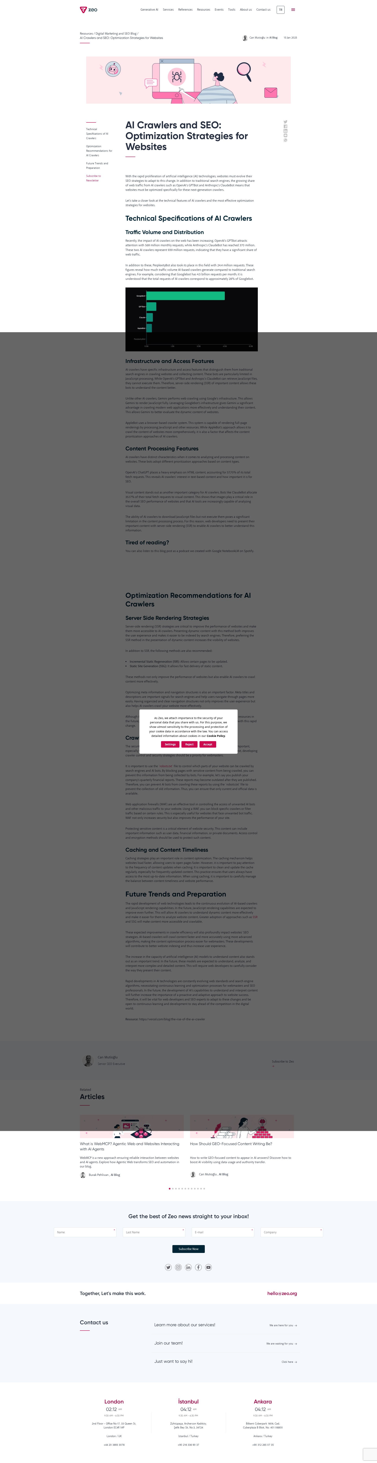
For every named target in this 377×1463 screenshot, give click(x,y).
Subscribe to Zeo (283, 1062)
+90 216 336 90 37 (188, 1445)
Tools (231, 10)
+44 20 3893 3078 (114, 1445)
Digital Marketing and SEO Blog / (117, 34)
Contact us (263, 10)
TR (280, 10)
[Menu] (293, 10)
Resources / (87, 34)
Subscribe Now (189, 1249)
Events (219, 10)
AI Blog (115, 1175)
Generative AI (149, 10)
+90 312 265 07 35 (263, 1445)
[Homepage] (89, 10)
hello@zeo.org (282, 1293)
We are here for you (281, 1325)
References (185, 10)
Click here (287, 1362)
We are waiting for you (279, 1344)
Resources (203, 10)
